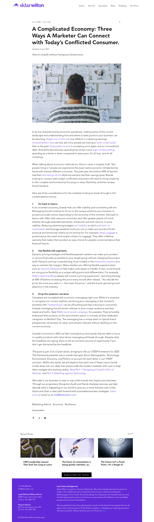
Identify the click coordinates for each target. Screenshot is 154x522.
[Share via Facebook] (33, 418)
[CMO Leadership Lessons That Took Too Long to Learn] (37, 448)
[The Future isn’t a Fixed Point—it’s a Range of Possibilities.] (115, 448)
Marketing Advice (41, 404)
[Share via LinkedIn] (45, 418)
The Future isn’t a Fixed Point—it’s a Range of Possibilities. (112, 463)
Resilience (70, 404)
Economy (58, 404)
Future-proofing (38, 410)
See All (130, 434)
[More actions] (119, 21)
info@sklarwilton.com (26, 489)
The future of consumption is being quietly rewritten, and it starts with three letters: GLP (76, 463)
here (104, 511)
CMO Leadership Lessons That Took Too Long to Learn (37, 463)
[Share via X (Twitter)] (39, 418)
